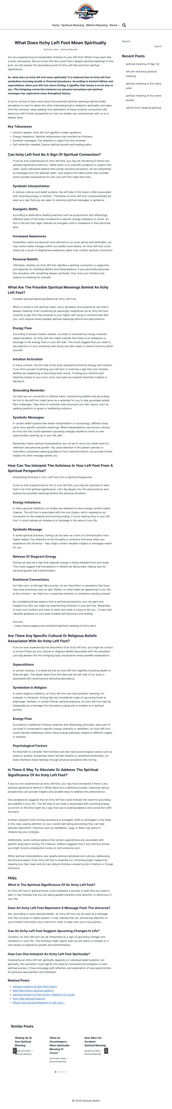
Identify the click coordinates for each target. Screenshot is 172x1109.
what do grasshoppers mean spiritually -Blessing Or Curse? (60, 1045)
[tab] (55, 1072)
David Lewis (52, 49)
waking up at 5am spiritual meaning (23, 1041)
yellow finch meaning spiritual (143, 107)
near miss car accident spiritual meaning (95, 1041)
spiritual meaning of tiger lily (142, 63)
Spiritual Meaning (72, 25)
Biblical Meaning (97, 25)
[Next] (106, 1051)
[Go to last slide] (15, 1051)
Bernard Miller (24, 1051)
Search (126, 41)
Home (56, 25)
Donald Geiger (59, 1058)
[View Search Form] (124, 25)
